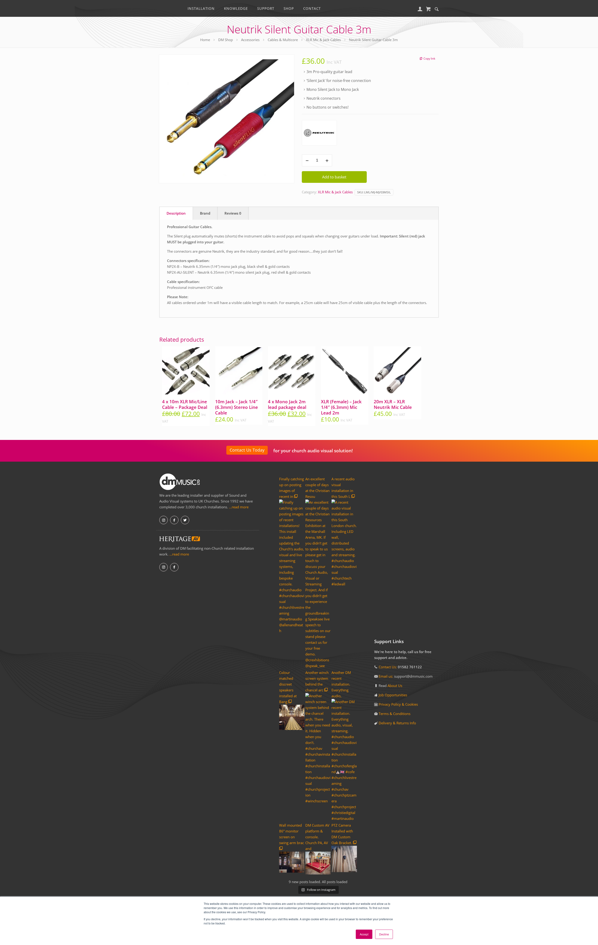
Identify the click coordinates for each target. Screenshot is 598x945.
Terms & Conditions (394, 713)
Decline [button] (384, 934)
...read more (239, 507)
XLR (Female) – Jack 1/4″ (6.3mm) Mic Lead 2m (341, 407)
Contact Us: (388, 667)
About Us (395, 685)
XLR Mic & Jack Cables (323, 39)
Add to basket (334, 177)
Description (176, 213)
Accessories (250, 39)
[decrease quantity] (307, 160)
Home (205, 39)
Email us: (386, 676)
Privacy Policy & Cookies (398, 704)
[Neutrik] (319, 134)
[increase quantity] (327, 160)
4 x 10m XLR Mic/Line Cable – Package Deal (184, 404)
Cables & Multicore (283, 39)
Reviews (232, 213)
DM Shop (225, 39)
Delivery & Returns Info (397, 723)
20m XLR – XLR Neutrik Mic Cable (393, 404)
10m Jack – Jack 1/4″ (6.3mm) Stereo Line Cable (236, 407)
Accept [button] (364, 934)
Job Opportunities (393, 695)
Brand (205, 213)
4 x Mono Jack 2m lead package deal (287, 404)
